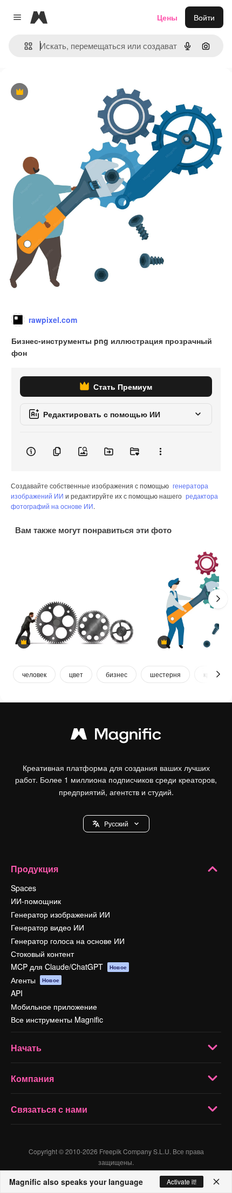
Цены (167, 17)
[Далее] (218, 599)
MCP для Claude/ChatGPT (69, 966)
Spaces (23, 887)
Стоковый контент (42, 953)
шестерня (165, 674)
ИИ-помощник (36, 900)
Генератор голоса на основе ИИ (68, 940)
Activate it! (181, 1181)
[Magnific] (116, 736)
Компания (32, 1078)
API (17, 993)
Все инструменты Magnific (57, 1019)
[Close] (216, 1181)
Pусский (116, 823)
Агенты (35, 980)
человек (34, 674)
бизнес (116, 674)
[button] (116, 823)
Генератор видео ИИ (47, 927)
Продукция (34, 869)
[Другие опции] (160, 452)
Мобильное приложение (54, 1006)
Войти (204, 17)
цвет (76, 674)
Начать (26, 1048)
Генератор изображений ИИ (60, 914)
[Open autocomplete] (24, 46)
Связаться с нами (49, 1109)
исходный (72, 92)
